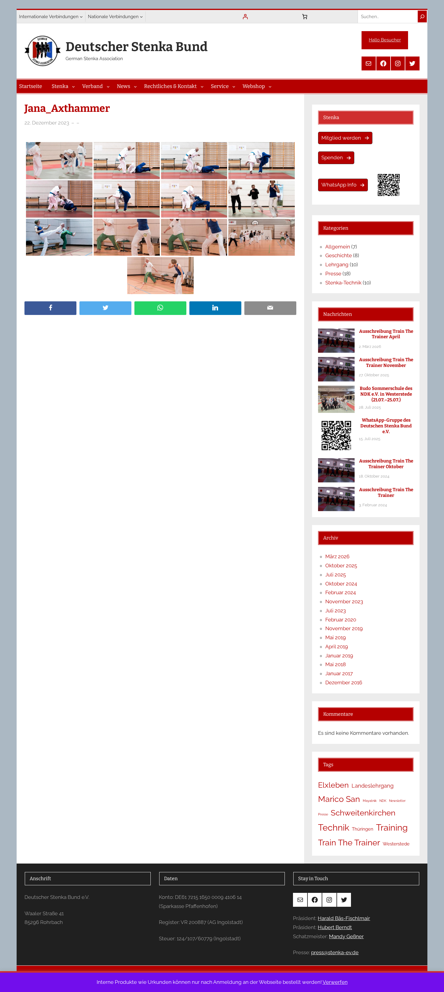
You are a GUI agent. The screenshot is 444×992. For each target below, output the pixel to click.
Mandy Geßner (346, 936)
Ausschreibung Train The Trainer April (386, 334)
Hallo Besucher (385, 40)
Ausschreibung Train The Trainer (386, 492)
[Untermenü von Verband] (108, 86)
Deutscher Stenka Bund (137, 46)
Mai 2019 (335, 637)
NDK (382, 800)
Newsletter (397, 800)
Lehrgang (337, 264)
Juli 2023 (335, 611)
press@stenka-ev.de (335, 952)
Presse (333, 274)
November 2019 (344, 628)
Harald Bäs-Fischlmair (344, 918)
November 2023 (344, 601)
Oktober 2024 (341, 584)
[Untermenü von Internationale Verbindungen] (81, 16)
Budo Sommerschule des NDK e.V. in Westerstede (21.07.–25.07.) (386, 394)
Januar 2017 (339, 673)
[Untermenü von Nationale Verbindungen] (141, 16)
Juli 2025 (335, 575)
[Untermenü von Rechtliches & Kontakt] (202, 86)
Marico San (339, 799)
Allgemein (337, 247)
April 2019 (336, 647)
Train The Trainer (349, 842)
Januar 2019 (339, 656)
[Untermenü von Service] (233, 86)
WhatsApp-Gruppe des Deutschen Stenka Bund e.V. (386, 425)
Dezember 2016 (343, 682)
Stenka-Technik (343, 283)
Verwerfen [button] (335, 982)
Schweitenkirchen (363, 812)
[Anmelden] (245, 16)
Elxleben (333, 785)
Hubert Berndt (335, 927)
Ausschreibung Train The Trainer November (386, 362)
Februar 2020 (340, 620)
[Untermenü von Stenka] (73, 86)
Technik (333, 827)
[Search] (422, 16)
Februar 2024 (340, 592)
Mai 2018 (335, 664)
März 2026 (337, 556)
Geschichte (338, 255)
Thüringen (362, 829)
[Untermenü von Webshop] (270, 86)
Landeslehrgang (373, 786)
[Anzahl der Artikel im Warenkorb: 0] (304, 16)
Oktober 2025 (341, 565)
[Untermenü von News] (135, 86)
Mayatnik (370, 800)
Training (392, 827)
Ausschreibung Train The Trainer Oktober (386, 463)
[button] (345, 138)
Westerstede (396, 844)
